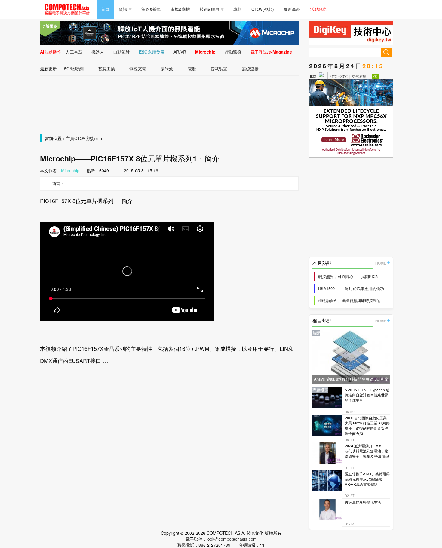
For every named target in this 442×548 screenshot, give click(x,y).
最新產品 (292, 9)
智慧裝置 (218, 69)
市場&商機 (180, 9)
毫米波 (167, 69)
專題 (237, 9)
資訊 (123, 9)
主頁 (70, 138)
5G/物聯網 (74, 69)
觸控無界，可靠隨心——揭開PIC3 (348, 276)
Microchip (205, 52)
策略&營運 (151, 9)
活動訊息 (318, 9)
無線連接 (250, 69)
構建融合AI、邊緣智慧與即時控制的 (349, 300)
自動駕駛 (121, 52)
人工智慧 (74, 52)
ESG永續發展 (151, 52)
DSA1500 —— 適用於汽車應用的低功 (351, 288)
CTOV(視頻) (262, 9)
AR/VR (179, 52)
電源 (192, 69)
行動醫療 (233, 52)
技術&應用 (209, 9)
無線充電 (137, 69)
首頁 (105, 9)
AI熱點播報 (50, 52)
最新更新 (48, 69)
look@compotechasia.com (232, 539)
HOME (380, 263)
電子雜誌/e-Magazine (271, 52)
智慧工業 (106, 69)
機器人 (97, 52)
